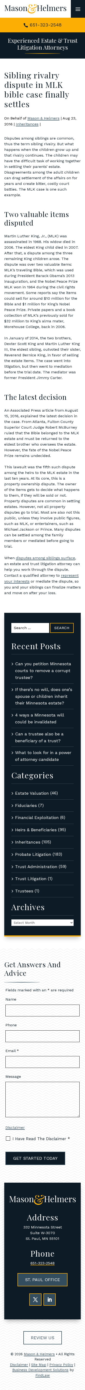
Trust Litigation (31, 878)
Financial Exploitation (37, 817)
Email (12, 1051)
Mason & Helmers (43, 118)
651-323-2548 (46, 25)
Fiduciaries (26, 805)
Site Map (38, 1365)
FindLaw (42, 1375)
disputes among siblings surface (45, 558)
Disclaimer (15, 1127)
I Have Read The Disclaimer (41, 1138)
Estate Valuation (32, 793)
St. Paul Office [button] (42, 1279)
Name (10, 999)
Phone (11, 1025)
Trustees (24, 890)
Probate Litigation (33, 854)
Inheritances (27, 124)
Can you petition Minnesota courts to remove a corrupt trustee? (43, 670)
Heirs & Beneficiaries (36, 829)
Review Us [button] (42, 1337)
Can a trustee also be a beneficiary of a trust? (39, 737)
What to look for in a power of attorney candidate (43, 756)
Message (13, 1076)
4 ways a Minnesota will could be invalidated (39, 718)
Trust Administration (36, 866)
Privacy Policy (61, 1365)
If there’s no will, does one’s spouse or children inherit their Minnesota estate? (43, 696)
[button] (78, 9)
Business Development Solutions (40, 1370)
